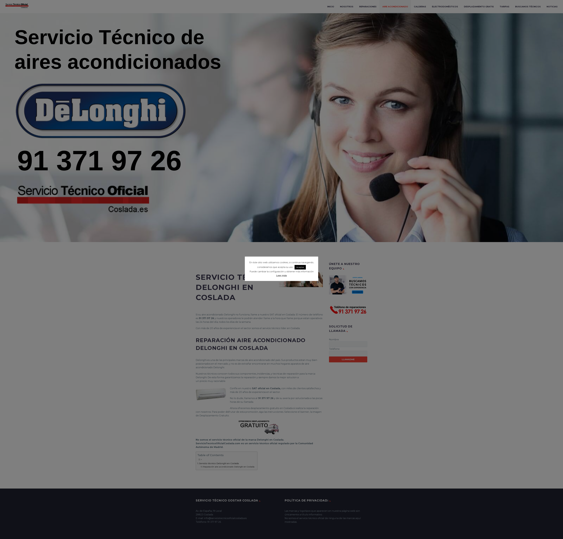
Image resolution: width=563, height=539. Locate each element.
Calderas (420, 6)
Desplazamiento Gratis (479, 6)
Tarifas (504, 6)
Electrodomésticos (445, 6)
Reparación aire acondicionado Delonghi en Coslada (228, 466)
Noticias (552, 6)
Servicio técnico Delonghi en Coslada (219, 463)
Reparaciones (368, 6)
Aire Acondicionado (395, 6)
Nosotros (346, 6)
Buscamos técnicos (528, 6)
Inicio (330, 6)
